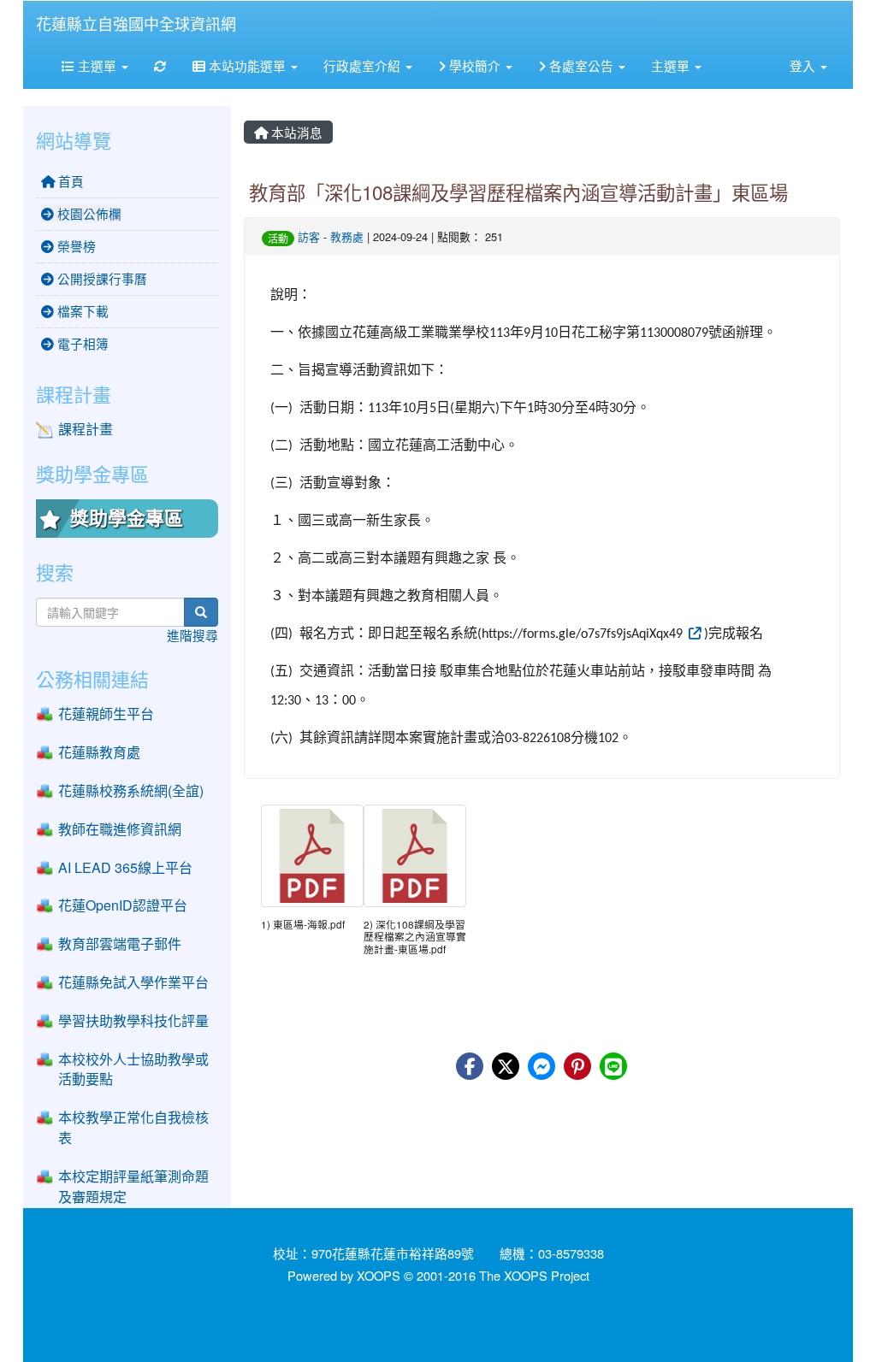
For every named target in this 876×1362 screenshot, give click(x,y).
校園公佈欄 (87, 213)
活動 (278, 238)
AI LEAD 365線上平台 (125, 867)
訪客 (309, 236)
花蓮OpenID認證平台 (122, 905)
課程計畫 (85, 429)
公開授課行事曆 (100, 278)
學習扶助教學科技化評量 (133, 1020)
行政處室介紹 (363, 65)
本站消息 (295, 132)
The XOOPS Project (534, 1275)
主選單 (97, 65)
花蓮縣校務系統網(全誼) (131, 790)
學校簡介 (475, 65)
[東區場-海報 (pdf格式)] (312, 856)
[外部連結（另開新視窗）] (693, 632)
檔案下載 (81, 311)
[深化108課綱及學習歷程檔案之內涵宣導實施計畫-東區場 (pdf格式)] (415, 856)
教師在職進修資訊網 (119, 829)
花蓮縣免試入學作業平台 (133, 982)
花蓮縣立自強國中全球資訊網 (136, 23)
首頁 (69, 181)
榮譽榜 (75, 246)
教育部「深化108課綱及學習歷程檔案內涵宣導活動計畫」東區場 (518, 191)
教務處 (347, 236)
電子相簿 (81, 343)
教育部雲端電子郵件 (119, 943)
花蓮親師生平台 (106, 713)
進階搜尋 (192, 635)
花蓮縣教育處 (99, 752)
